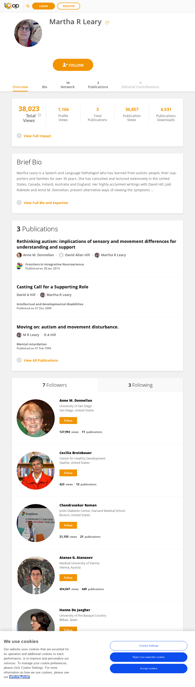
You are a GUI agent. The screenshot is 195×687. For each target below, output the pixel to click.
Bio (44, 87)
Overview (20, 87)
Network (68, 85)
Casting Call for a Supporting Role (52, 287)
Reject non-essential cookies (149, 657)
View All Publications (41, 360)
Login (43, 6)
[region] (97, 659)
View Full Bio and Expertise (46, 202)
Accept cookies (148, 668)
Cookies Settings (148, 645)
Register (69, 6)
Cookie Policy (19, 677)
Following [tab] (140, 385)
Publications (98, 85)
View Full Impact (37, 136)
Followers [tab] (55, 385)
